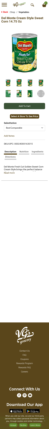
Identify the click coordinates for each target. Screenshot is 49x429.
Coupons (24, 359)
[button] (8, 83)
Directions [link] (10, 156)
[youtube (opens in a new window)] (30, 396)
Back (5, 12)
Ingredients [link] (37, 151)
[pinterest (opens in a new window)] (24, 396)
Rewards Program (24, 363)
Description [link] (10, 151)
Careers (24, 371)
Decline (23, 425)
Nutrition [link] (24, 151)
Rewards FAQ (24, 367)
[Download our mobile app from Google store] (33, 411)
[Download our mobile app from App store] (16, 411)
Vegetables (24, 12)
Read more (9, 172)
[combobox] (24, 128)
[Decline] (44, 421)
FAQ (24, 355)
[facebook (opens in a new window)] (19, 396)
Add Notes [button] (9, 136)
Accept (13, 425)
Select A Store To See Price (24, 116)
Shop (12, 12)
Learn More (35, 425)
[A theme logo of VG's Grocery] (19, 5)
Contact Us (24, 351)
